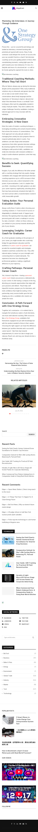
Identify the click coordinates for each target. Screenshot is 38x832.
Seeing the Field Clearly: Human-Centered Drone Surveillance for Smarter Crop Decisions (25, 540)
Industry (20, 680)
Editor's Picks (20, 662)
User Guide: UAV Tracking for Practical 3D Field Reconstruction (26, 565)
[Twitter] (14, 2)
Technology (20, 693)
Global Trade (20, 676)
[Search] (36, 8)
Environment (20, 671)
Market (20, 684)
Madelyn (6, 350)
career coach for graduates (20, 245)
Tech (20, 689)
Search (4, 431)
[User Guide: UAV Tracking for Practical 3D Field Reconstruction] (8, 566)
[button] (3, 399)
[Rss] (26, 2)
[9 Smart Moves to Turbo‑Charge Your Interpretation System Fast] (8, 720)
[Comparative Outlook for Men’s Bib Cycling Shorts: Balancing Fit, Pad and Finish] (19, 396)
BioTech (20, 653)
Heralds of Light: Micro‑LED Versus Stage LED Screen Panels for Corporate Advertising (25, 578)
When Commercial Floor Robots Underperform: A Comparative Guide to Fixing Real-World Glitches (26, 591)
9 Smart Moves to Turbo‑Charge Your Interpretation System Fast (24, 720)
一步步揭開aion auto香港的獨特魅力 (25, 731)
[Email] (23, 2)
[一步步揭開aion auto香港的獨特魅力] (8, 733)
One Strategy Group (12, 318)
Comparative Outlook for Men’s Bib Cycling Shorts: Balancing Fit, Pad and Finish (26, 553)
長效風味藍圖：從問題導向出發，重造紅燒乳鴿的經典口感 (18, 743)
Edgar (4, 489)
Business (20, 658)
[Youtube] (20, 2)
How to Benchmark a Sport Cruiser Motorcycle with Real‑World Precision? (16, 752)
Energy (20, 667)
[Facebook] (11, 2)
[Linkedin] (17, 2)
